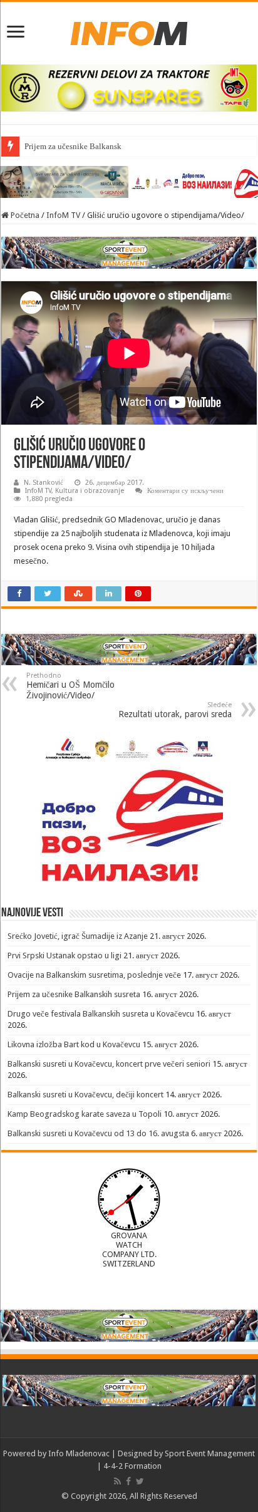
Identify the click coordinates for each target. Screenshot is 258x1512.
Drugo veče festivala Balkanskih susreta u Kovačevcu (101, 1013)
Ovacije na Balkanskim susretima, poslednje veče (94, 975)
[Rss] (117, 1481)
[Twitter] (140, 1481)
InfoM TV (63, 215)
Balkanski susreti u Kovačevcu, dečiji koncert (85, 1094)
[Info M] (129, 31)
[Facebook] (128, 1481)
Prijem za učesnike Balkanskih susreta (88, 146)
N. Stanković (43, 483)
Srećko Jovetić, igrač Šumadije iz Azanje (78, 936)
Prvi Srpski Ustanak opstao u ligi (64, 955)
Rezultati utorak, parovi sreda (175, 710)
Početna (24, 215)
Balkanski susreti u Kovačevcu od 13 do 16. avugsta (98, 1133)
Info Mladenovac (79, 1453)
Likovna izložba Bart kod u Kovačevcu (74, 1044)
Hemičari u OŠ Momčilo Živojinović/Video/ (70, 685)
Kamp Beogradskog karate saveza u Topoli (85, 1114)
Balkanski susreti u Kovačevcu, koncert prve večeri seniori (109, 1064)
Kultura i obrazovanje (89, 491)
